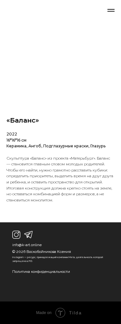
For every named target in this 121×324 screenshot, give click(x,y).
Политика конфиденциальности (41, 271)
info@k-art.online (27, 245)
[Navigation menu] (111, 10)
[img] (16, 235)
